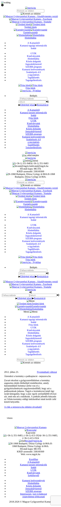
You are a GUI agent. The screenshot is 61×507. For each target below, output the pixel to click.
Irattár (33, 115)
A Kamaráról (33, 110)
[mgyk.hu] (30, 8)
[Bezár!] (30, 5)
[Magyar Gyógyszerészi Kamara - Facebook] (30, 19)
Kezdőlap (33, 459)
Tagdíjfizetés (33, 145)
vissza (9, 418)
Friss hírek (33, 118)
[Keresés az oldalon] (30, 13)
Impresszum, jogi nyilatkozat (33, 494)
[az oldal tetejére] (30, 155)
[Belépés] (47, 101)
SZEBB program (33, 491)
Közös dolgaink (33, 128)
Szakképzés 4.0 (33, 139)
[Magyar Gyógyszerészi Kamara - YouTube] (30, 21)
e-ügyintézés (33, 142)
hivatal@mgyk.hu (33, 441)
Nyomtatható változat (47, 372)
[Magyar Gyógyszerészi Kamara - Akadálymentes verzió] (30, 16)
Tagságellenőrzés (33, 147)
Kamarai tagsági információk (33, 112)
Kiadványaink (33, 123)
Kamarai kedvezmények (33, 137)
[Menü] (30, 160)
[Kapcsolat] (30, 430)
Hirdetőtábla (33, 126)
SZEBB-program (33, 134)
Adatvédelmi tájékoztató (33, 496)
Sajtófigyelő (33, 475)
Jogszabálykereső (33, 131)
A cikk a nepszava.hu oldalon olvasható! (23, 407)
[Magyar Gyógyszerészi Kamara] (30, 427)
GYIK (33, 120)
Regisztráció (42, 105)
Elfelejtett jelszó (27, 105)
